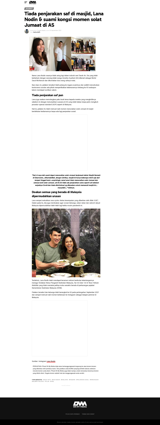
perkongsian (94, 379)
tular (47, 381)
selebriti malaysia (38, 381)
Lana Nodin (51, 361)
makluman (65, 379)
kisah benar (56, 379)
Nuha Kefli (36, 32)
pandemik (72, 379)
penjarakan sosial (83, 379)
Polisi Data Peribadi (73, 414)
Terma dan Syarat (88, 414)
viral (52, 381)
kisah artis (47, 379)
